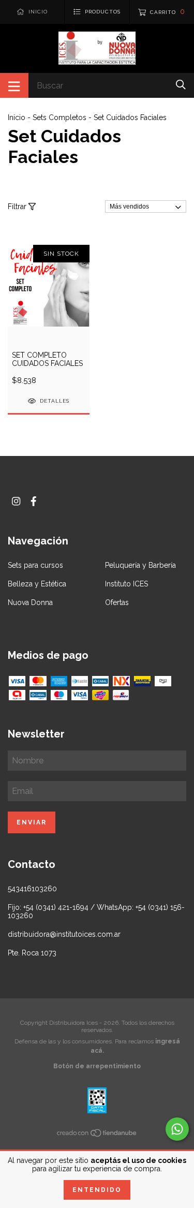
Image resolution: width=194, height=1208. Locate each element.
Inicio (16, 117)
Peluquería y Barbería (140, 565)
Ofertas (117, 602)
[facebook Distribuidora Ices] (33, 501)
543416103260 (32, 889)
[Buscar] (181, 85)
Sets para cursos (35, 565)
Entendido (97, 1190)
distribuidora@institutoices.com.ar (64, 934)
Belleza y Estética (37, 584)
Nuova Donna (30, 602)
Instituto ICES (126, 584)
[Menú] (14, 85)
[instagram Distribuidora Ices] (16, 501)
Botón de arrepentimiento (97, 1066)
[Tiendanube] (97, 1135)
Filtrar (18, 206)
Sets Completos (59, 117)
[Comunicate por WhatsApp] (177, 1129)
